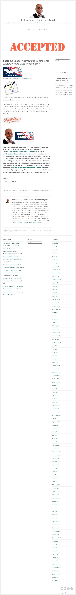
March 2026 (55, 259)
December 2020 (56, 451)
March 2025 (55, 296)
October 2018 (55, 534)
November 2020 (56, 455)
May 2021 (54, 435)
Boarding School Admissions (27, 190)
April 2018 (54, 551)
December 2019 (56, 491)
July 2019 (54, 504)
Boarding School (13, 190)
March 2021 (55, 442)
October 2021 (55, 418)
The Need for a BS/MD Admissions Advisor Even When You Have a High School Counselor (14, 230)
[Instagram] (71, 588)
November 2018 (56, 531)
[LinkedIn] (65, 588)
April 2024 (54, 319)
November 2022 (56, 375)
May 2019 (54, 511)
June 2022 (54, 392)
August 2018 (55, 541)
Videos (40, 29)
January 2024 (55, 329)
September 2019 (56, 498)
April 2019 (54, 514)
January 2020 (55, 488)
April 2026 (54, 256)
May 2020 (54, 475)
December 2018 (56, 528)
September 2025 (56, 279)
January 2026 (55, 266)
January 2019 (55, 524)
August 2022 (55, 385)
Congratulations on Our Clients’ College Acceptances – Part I (40, 230)
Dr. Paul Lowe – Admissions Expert (38, 20)
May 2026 (54, 253)
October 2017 (55, 571)
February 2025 (56, 299)
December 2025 (56, 269)
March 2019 (55, 518)
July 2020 (54, 468)
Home (29, 29)
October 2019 (55, 494)
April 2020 (54, 478)
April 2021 (54, 438)
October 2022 (55, 379)
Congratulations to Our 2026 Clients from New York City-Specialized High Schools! (12, 273)
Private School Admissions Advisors (17, 154)
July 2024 (54, 316)
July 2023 (54, 349)
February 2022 (56, 405)
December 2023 (56, 332)
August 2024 (55, 312)
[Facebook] (61, 588)
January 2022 (55, 408)
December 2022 (56, 372)
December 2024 (56, 306)
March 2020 (55, 481)
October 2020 (55, 458)
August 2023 (55, 345)
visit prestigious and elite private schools (26, 167)
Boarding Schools (22, 192)
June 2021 (54, 432)
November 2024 (56, 309)
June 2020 (54, 471)
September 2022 (56, 382)
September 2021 (56, 422)
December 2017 (56, 564)
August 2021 (55, 425)
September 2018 (56, 538)
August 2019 (55, 501)
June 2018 (54, 547)
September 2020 (56, 461)
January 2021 (55, 448)
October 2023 (55, 339)
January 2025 (55, 302)
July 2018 (54, 544)
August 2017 (55, 577)
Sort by (58, 64)
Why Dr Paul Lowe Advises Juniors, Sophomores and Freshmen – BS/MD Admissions (12, 251)
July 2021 (54, 428)
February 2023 (56, 365)
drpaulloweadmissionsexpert (22, 78)
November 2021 (56, 415)
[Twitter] (68, 588)
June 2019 (54, 508)
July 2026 (54, 246)
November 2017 (56, 567)
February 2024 (56, 326)
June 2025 (54, 286)
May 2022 (54, 395)
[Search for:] (63, 60)
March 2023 (55, 362)
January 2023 (55, 369)
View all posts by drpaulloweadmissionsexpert (30, 222)
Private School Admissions (44, 190)
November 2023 (56, 336)
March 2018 (55, 554)
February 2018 (56, 557)
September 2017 (56, 574)
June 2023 (54, 352)
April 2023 (54, 359)
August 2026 (55, 243)
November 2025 (56, 273)
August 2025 (55, 283)
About (34, 29)
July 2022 (54, 389)
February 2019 (56, 521)
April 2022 (54, 398)
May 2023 (54, 355)
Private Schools (32, 192)
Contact (45, 29)
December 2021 (56, 412)
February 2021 (55, 445)
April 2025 (54, 293)
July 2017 (54, 581)
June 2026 (54, 249)
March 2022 (55, 402)
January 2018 (55, 561)
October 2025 (55, 276)
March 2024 (55, 322)
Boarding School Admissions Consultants (23, 152)
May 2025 (54, 289)
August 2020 (55, 465)
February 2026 (56, 263)
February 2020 (56, 485)
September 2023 (56, 342)
